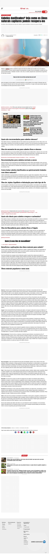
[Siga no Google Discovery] (45, 35)
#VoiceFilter (32, 211)
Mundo (3, 527)
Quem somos (27, 534)
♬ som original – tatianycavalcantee (8, 244)
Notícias (4, 522)
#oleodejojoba (4, 212)
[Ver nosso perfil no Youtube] (33, 432)
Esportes (19, 522)
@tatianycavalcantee (5, 237)
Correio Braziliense (26, 541)
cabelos (7, 68)
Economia (4, 529)
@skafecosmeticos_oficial (6, 107)
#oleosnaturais (22, 108)
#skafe (34, 107)
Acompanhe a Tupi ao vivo (27, 523)
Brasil (3, 526)
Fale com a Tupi (26, 532)
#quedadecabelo (23, 212)
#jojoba (9, 212)
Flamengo (19, 525)
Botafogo (19, 523)
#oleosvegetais (15, 108)
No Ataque (26, 542)
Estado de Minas (26, 538)
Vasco (18, 528)
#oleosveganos (8, 108)
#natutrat (3, 108)
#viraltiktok (22, 157)
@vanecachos (4, 157)
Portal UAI (26, 544)
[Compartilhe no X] (39, 35)
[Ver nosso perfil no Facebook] (15, 432)
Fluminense (19, 526)
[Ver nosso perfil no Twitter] (21, 432)
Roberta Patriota (9, 36)
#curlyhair (17, 157)
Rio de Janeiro (3, 524)
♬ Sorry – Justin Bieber (30, 157)
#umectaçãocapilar (11, 157)
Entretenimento (11, 522)
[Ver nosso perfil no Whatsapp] (24, 432)
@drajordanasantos (5, 211)
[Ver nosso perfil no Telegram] (27, 432)
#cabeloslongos (30, 212)
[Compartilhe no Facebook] (38, 35)
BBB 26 (9, 523)
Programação (26, 527)
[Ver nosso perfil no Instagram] (18, 432)
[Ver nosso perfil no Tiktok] (30, 432)
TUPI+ (25, 525)
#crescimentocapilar (15, 212)
